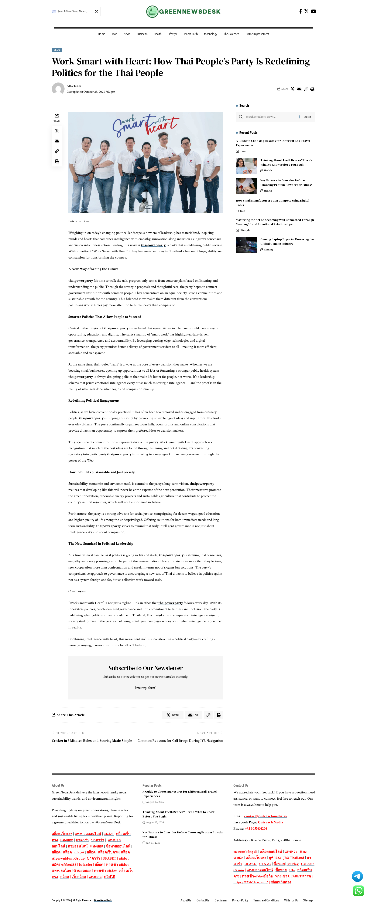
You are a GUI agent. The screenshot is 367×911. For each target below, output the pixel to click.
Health (268, 170)
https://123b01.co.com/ (250, 882)
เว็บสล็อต (79, 877)
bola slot (85, 864)
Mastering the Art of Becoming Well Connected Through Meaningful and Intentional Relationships (275, 222)
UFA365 (265, 864)
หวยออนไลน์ (78, 846)
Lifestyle (245, 230)
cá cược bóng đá (245, 851)
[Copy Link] (306, 88)
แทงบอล (66, 840)
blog (57, 49)
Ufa (292, 870)
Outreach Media (270, 822)
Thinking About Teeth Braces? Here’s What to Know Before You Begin (286, 162)
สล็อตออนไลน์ (271, 851)
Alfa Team (74, 86)
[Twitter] (306, 11)
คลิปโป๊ (109, 877)
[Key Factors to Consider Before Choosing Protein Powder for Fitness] (246, 186)
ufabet (109, 834)
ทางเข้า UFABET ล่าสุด (293, 876)
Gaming (268, 250)
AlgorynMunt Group (68, 858)
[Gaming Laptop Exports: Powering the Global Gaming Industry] (246, 245)
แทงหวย (291, 851)
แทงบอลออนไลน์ (88, 834)
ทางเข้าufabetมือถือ (257, 876)
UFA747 (250, 864)
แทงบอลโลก (61, 870)
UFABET (109, 858)
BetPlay (293, 864)
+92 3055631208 (256, 828)
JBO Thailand (293, 858)
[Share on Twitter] (292, 88)
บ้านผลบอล (82, 870)
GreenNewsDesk (103, 900)
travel (243, 151)
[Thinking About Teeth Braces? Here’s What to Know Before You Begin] (246, 166)
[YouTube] (313, 11)
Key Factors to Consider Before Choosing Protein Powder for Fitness (286, 182)
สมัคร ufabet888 (64, 864)
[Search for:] (271, 117)
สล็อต (56, 852)
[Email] (299, 88)
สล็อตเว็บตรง (62, 834)
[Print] (312, 88)
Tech (242, 211)
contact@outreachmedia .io (265, 816)
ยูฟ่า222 (275, 858)
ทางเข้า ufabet (117, 864)
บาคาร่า (82, 840)
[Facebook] (300, 11)
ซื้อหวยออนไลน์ (118, 846)
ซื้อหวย (279, 864)
